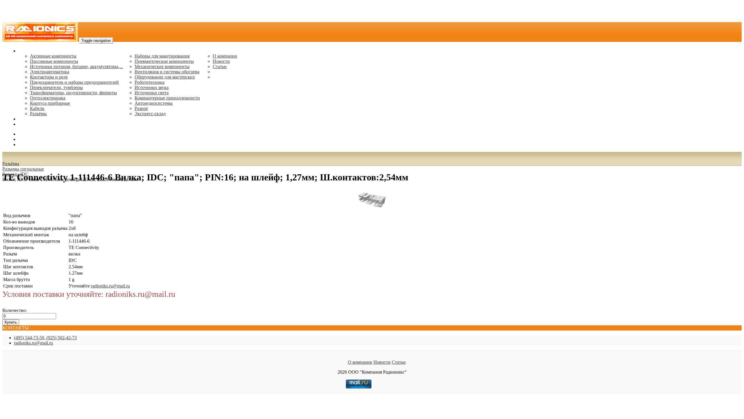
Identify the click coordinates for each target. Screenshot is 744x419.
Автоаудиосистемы (154, 103)
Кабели (37, 108)
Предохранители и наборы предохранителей (74, 82)
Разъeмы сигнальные (23, 168)
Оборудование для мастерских (165, 76)
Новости (221, 61)
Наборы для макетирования (162, 56)
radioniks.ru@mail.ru (37, 124)
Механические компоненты (162, 66)
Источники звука (152, 87)
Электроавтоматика (49, 71)
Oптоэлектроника (47, 97)
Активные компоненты (53, 56)
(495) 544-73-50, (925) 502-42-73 (45, 337)
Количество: (14, 310)
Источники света (152, 92)
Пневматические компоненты (164, 61)
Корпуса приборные (50, 103)
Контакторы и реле (49, 76)
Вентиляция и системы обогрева (167, 71)
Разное (141, 108)
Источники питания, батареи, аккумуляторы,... (76, 66)
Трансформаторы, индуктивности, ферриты (73, 92)
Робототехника (149, 82)
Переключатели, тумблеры (56, 87)
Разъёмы (10, 163)
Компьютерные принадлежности (167, 97)
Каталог (26, 50)
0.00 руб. (27, 144)
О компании (225, 56)
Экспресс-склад (150, 113)
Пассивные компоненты (54, 61)
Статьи (220, 66)
